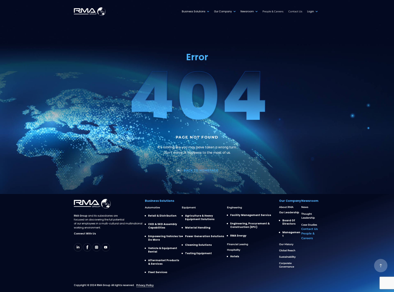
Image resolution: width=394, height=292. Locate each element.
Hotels (234, 256)
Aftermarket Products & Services (163, 262)
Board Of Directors (289, 222)
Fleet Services (157, 272)
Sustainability (287, 256)
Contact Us (295, 11)
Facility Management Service (250, 215)
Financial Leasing (237, 244)
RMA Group (103, 285)
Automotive (152, 207)
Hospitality (233, 249)
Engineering (234, 207)
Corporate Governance (286, 265)
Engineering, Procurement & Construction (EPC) (250, 225)
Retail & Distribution (162, 215)
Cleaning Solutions (198, 245)
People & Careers (272, 11)
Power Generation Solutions (204, 236)
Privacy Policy (145, 285)
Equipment (189, 207)
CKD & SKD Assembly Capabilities (162, 226)
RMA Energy (238, 235)
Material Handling (197, 227)
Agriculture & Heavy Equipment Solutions (199, 217)
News (304, 207)
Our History (286, 244)
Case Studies (309, 224)
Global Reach (287, 250)
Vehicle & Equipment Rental (162, 250)
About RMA (286, 207)
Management (291, 234)
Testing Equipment (198, 253)
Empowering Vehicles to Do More (165, 238)
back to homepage (201, 170)
